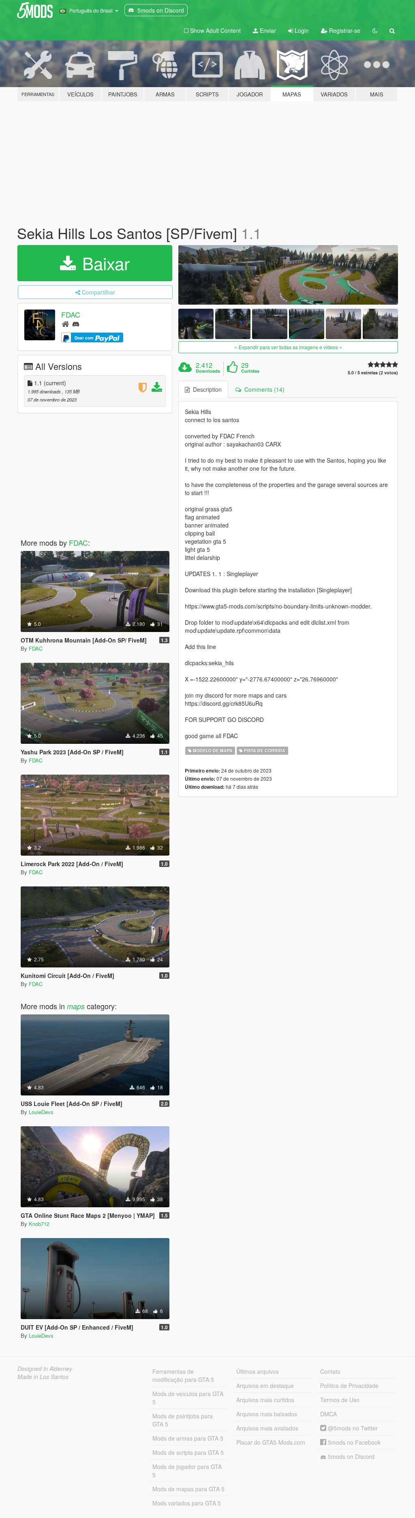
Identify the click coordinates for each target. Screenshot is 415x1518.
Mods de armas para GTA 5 (187, 1438)
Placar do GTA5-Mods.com (270, 1442)
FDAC (70, 314)
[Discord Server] (75, 323)
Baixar (103, 263)
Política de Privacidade (349, 1385)
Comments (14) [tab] (263, 389)
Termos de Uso (339, 1400)
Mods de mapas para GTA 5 (188, 1489)
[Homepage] (65, 323)
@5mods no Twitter (352, 1428)
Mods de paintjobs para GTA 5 (182, 1420)
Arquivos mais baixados (266, 1414)
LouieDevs (41, 1112)
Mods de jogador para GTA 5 (187, 1470)
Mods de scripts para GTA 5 (188, 1452)
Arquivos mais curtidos (265, 1400)
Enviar (267, 30)
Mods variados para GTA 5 (186, 1503)
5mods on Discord (350, 1456)
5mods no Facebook (353, 1442)
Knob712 (39, 1224)
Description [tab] (206, 389)
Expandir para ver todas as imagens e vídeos (288, 347)
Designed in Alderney (44, 1368)
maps (76, 1006)
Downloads (208, 371)
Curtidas (250, 371)
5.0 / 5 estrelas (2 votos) (373, 372)
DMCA (328, 1414)
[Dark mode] (374, 30)
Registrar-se (343, 30)
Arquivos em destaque (265, 1385)
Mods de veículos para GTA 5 (187, 1398)
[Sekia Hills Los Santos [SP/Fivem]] (288, 275)
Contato (330, 1371)
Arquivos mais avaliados (267, 1428)
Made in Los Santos (42, 1377)
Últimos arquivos (257, 1371)
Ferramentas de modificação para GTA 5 (183, 1375)
